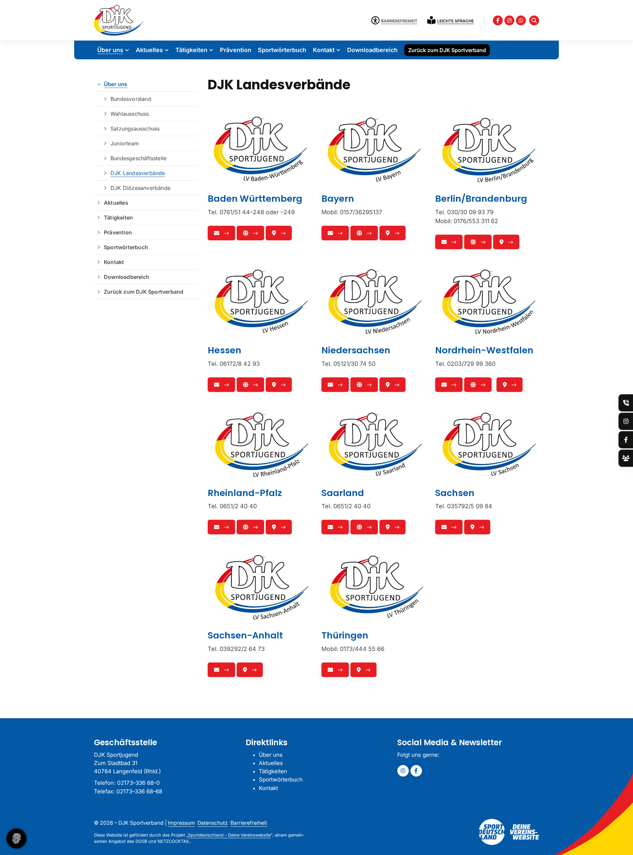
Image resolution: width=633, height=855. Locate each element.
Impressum (181, 823)
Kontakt (324, 49)
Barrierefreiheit (248, 823)
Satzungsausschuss (135, 128)
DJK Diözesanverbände (140, 188)
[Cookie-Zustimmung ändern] (16, 838)
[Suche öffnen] (534, 20)
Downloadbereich (372, 49)
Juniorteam (124, 143)
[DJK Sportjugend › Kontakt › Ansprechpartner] (626, 458)
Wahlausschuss (129, 113)
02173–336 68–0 (138, 783)
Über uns (110, 49)
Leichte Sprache (455, 20)
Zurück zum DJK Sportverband (447, 50)
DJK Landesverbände (137, 173)
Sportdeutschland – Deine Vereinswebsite (229, 835)
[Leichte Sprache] (432, 20)
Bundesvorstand (130, 99)
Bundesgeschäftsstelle (138, 158)
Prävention (235, 49)
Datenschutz (212, 823)
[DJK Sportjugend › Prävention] (626, 402)
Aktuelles (149, 49)
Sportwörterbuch (282, 49)
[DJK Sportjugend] (118, 20)
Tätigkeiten (191, 49)
